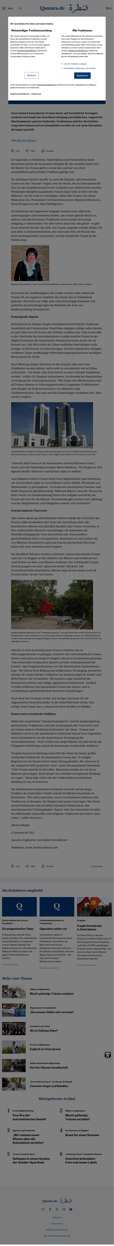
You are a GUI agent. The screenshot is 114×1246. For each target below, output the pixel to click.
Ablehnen (31, 75)
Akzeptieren (82, 75)
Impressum (36, 93)
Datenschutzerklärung (27, 50)
